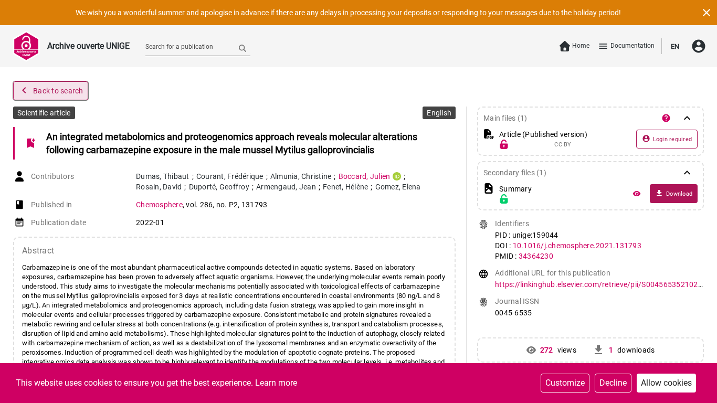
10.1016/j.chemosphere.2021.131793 (577, 245)
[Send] (242, 48)
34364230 (536, 256)
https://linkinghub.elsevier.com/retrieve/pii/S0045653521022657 (605, 284)
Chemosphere (159, 204)
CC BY (562, 144)
